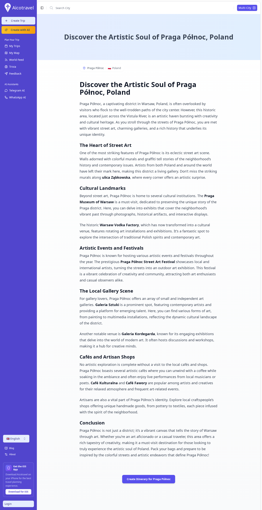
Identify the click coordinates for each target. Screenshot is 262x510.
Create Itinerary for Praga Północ (149, 479)
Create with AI (20, 30)
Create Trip (18, 20)
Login (8, 504)
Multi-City (245, 8)
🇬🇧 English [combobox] (13, 438)
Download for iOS (18, 491)
